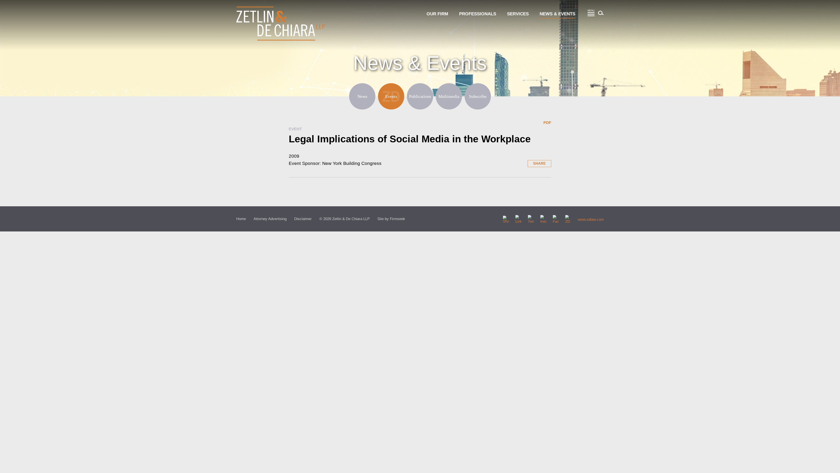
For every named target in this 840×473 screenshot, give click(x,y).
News (362, 96)
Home (241, 219)
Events (391, 96)
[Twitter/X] (531, 218)
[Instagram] (543, 218)
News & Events (557, 13)
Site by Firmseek (391, 219)
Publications (420, 96)
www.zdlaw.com (591, 219)
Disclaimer (303, 219)
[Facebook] (556, 218)
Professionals (477, 13)
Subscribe (477, 96)
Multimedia (448, 96)
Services (518, 13)
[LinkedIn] (518, 218)
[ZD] (568, 218)
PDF (547, 122)
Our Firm (437, 13)
